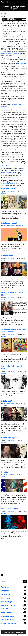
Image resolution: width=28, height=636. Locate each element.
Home (2, 13)
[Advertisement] (14, 556)
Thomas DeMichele (10, 191)
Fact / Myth (5, 2)
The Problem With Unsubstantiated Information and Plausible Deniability (13, 330)
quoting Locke (14, 149)
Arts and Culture (13, 587)
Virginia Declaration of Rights (8, 165)
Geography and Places (13, 591)
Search (25, 581)
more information (11, 632)
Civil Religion (4, 472)
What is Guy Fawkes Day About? (9, 437)
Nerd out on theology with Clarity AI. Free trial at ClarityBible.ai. (14, 8)
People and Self (13, 609)
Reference (3, 193)
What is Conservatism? (7, 256)
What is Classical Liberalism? (9, 223)
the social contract (21, 63)
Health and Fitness (13, 594)
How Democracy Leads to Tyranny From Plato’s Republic (13, 293)
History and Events (13, 598)
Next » (14, 575)
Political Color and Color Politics (10, 509)
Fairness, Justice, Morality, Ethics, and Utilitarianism (11, 367)
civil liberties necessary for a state (10, 53)
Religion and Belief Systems (13, 616)
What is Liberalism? (6, 401)
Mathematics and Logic (13, 602)
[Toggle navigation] (25, 2)
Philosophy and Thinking (13, 613)
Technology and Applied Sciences (13, 623)
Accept (19, 632)
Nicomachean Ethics (10, 183)
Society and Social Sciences (13, 620)
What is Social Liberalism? (8, 188)
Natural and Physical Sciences (13, 605)
